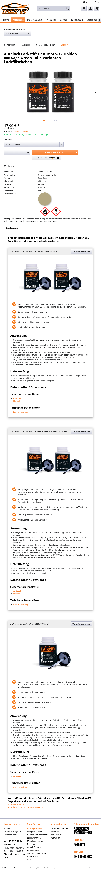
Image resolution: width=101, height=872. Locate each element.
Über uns (54, 831)
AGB (29, 859)
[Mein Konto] (90, 8)
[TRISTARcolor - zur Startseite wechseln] (15, 9)
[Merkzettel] (84, 8)
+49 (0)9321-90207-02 (13, 842)
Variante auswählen (81, 251)
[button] (46, 159)
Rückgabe (31, 844)
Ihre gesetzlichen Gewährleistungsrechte (37, 833)
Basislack (17, 398)
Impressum (55, 838)
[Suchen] (67, 8)
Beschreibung (12, 228)
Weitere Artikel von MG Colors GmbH (26, 807)
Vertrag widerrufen (35, 828)
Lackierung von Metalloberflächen (35, 839)
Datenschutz (56, 835)
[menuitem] (53, 8)
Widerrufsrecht (34, 856)
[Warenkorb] (96, 8)
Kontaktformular (34, 847)
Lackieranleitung (20, 412)
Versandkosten (44, 868)
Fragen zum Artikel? (19, 804)
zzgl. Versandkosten (20, 131)
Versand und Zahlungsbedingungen (37, 852)
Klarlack (16, 401)
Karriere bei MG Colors (60, 828)
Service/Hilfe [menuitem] (91, 2)
